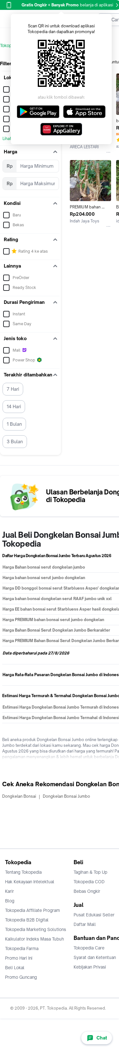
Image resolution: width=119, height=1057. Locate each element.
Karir (9, 891)
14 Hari (14, 406)
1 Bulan (14, 424)
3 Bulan (15, 441)
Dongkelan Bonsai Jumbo (66, 796)
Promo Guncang (21, 977)
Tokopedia (10, 45)
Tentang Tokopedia (23, 872)
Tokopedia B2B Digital (27, 919)
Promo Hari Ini (18, 958)
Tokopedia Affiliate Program (32, 910)
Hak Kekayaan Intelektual (29, 881)
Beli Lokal (14, 967)
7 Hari (13, 389)
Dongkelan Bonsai (19, 796)
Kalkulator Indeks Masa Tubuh (34, 939)
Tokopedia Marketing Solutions (35, 929)
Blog (9, 900)
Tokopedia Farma (21, 948)
